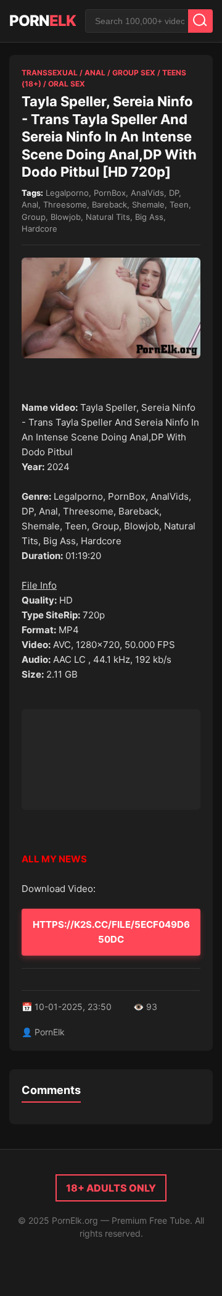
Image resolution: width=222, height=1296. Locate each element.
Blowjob (66, 217)
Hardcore (39, 229)
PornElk (50, 1032)
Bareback (109, 204)
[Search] (200, 21)
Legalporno (67, 193)
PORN (42, 21)
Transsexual (50, 72)
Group (34, 217)
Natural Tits (108, 217)
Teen (179, 204)
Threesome (65, 204)
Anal (94, 72)
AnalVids (147, 193)
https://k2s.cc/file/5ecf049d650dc (111, 932)
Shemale (148, 204)
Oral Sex (66, 83)
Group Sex (133, 72)
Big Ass (149, 217)
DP (174, 193)
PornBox (110, 193)
